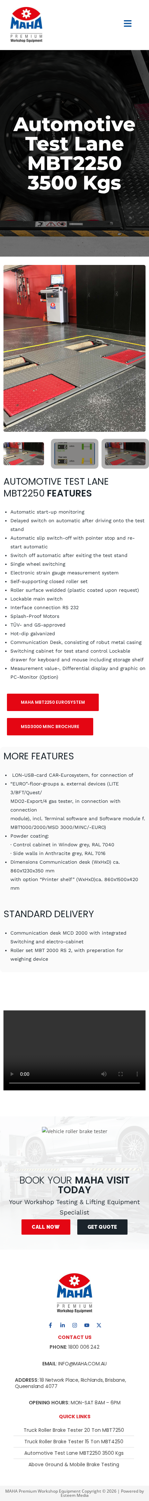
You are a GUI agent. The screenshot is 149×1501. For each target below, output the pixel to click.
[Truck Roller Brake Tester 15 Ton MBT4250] (74, 1441)
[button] (128, 24)
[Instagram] (74, 1325)
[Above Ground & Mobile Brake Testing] (74, 1464)
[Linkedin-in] (62, 1325)
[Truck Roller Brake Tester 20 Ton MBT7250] (74, 1430)
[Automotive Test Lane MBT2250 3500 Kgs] (74, 1453)
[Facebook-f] (50, 1325)
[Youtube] (86, 1325)
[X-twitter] (99, 1325)
